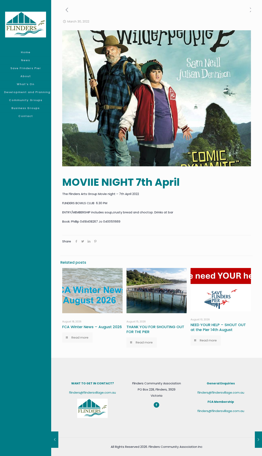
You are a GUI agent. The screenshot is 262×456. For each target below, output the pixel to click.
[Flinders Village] (25, 24)
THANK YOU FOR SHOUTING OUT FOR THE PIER (155, 329)
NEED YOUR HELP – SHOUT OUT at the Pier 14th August (218, 327)
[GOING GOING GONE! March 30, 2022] (54, 439)
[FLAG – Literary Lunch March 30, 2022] (258, 439)
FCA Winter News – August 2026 (92, 326)
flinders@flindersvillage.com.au (92, 392)
